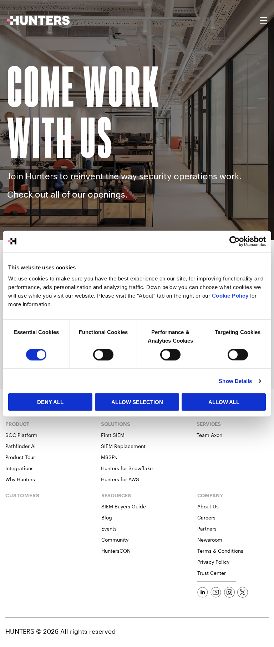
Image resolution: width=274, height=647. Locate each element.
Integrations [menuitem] (19, 468)
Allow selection (137, 402)
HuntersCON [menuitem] (116, 550)
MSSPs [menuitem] (109, 457)
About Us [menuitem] (208, 506)
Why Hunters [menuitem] (20, 479)
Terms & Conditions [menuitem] (220, 550)
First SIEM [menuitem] (113, 435)
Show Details (235, 381)
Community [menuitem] (114, 539)
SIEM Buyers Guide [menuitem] (123, 506)
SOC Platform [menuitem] (21, 435)
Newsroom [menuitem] (209, 539)
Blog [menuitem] (106, 517)
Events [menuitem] (109, 528)
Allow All (223, 402)
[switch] (103, 354)
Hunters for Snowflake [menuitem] (127, 468)
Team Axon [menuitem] (209, 435)
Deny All (50, 402)
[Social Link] (202, 592)
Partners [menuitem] (207, 528)
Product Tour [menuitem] (20, 457)
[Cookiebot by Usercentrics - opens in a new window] (234, 241)
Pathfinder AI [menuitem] (20, 446)
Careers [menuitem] (206, 517)
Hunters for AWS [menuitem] (120, 479)
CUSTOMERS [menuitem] (22, 495)
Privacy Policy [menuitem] (213, 561)
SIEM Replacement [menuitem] (123, 446)
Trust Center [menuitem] (211, 573)
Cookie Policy (230, 296)
